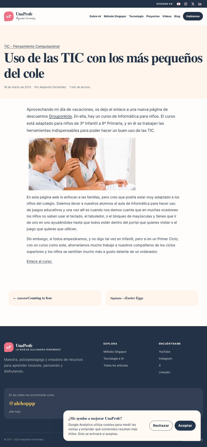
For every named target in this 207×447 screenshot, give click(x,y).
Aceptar (185, 426)
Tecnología (136, 16)
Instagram (165, 358)
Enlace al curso (40, 261)
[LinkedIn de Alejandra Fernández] (199, 4)
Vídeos (166, 16)
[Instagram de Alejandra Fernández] (185, 4)
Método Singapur (115, 16)
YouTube (164, 351)
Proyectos (152, 16)
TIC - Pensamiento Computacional (32, 46)
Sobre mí (95, 16)
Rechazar (161, 426)
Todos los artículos (116, 365)
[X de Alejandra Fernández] (192, 4)
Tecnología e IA (114, 358)
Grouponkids (60, 116)
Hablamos (193, 16)
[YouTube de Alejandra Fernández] (178, 4)
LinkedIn (164, 372)
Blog (177, 16)
